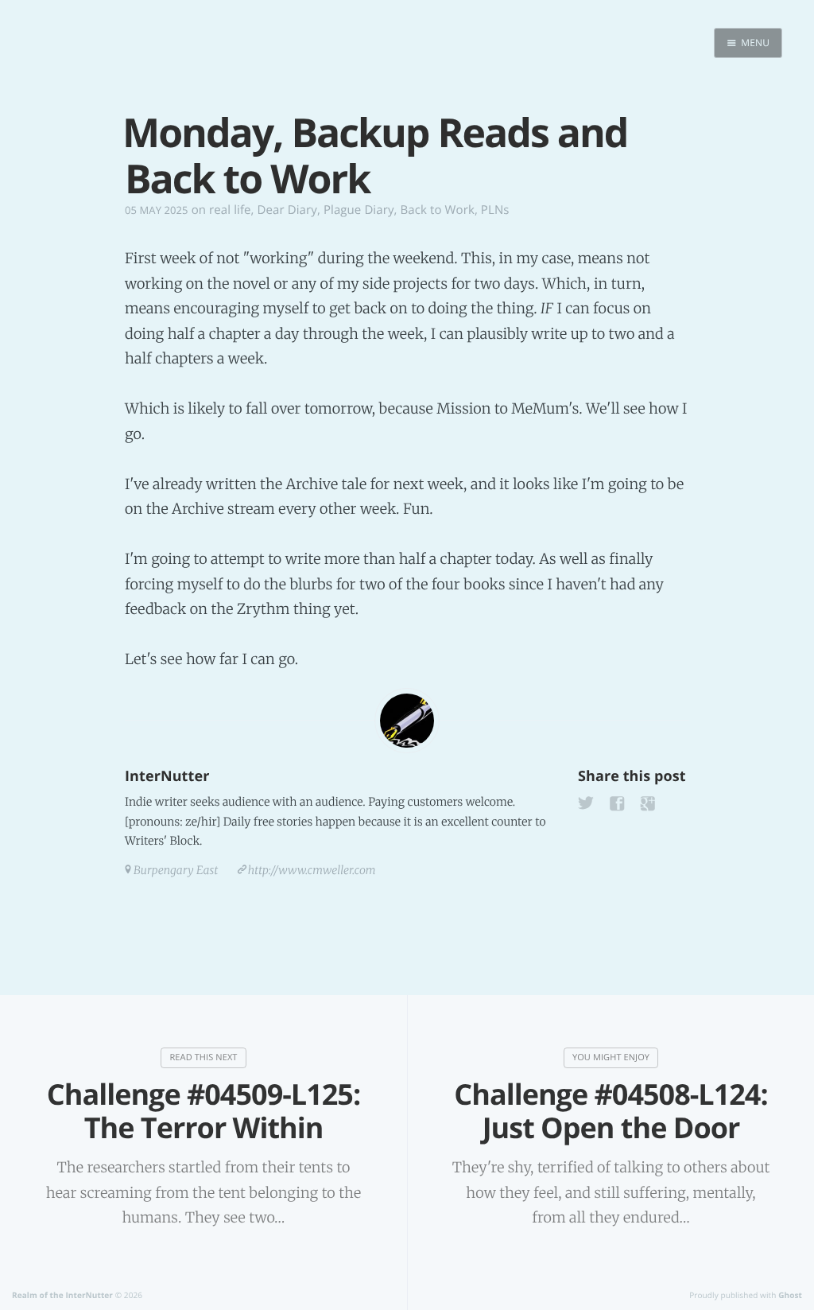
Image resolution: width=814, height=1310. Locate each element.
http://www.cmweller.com (312, 870)
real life (230, 210)
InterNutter (167, 776)
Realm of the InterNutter (62, 1294)
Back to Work (438, 210)
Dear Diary (287, 210)
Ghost (790, 1294)
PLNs (495, 210)
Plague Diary (359, 210)
